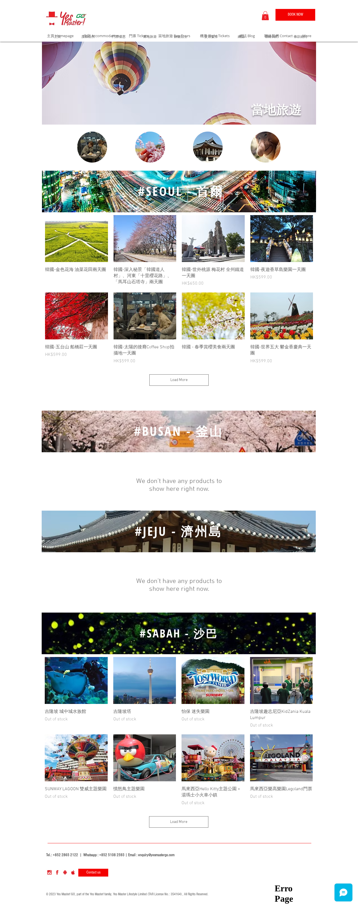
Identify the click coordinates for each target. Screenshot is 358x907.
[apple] (73, 872)
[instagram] (49, 872)
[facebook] (57, 872)
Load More (179, 380)
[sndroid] (65, 872)
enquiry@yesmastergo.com (156, 855)
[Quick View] (76, 238)
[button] (265, 15)
